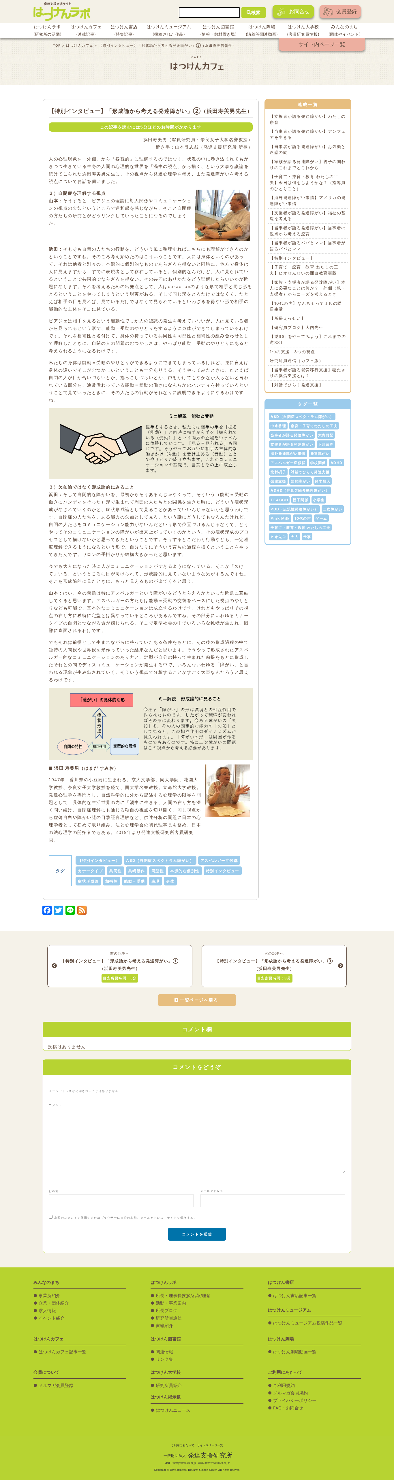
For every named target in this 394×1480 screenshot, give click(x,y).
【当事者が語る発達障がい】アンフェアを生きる (308, 134)
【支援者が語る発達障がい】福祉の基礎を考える (308, 216)
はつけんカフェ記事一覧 (62, 1351)
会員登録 (346, 11)
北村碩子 (278, 472)
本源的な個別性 (185, 870)
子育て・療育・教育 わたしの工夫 (300, 527)
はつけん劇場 (262, 30)
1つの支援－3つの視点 (292, 351)
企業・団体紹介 (54, 1303)
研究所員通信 (169, 1318)
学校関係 (318, 463)
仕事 (307, 537)
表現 (155, 881)
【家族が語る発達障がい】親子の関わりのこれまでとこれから (308, 164)
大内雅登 (326, 435)
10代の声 (302, 518)
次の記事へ (274, 965)
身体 (170, 881)
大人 (295, 537)
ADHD (337, 463)
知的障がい (300, 481)
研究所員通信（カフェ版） (296, 360)
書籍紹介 (164, 1325)
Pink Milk (280, 518)
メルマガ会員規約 (290, 1393)
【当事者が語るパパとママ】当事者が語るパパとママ (308, 246)
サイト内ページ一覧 (322, 44)
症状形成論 (88, 881)
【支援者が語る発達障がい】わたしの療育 (308, 119)
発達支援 (278, 481)
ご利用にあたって (182, 1445)
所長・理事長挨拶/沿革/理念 (183, 1295)
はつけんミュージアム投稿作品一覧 (307, 1323)
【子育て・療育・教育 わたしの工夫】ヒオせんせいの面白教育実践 (304, 270)
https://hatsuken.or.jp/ (217, 1462)
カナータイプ (90, 870)
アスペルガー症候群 (219, 860)
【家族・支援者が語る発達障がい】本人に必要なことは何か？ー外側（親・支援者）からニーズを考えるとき (308, 288)
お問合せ (299, 11)
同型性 (157, 870)
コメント (55, 1105)
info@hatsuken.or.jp (184, 1462)
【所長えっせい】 (287, 318)
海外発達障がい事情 (288, 453)
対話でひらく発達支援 (310, 472)
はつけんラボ (47, 30)
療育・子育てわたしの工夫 (314, 426)
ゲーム (321, 518)
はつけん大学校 (303, 30)
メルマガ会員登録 (56, 1385)
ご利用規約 (284, 1385)
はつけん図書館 (218, 30)
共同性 (115, 870)
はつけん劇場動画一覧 (294, 1351)
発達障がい (320, 453)
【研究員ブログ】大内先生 (296, 327)
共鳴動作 (136, 870)
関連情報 (164, 1351)
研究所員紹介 (169, 1385)
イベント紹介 (52, 1318)
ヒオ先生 (278, 537)
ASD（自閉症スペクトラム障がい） (160, 860)
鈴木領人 (323, 481)
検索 (255, 12)
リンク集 (164, 1359)
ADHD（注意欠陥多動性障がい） (300, 490)
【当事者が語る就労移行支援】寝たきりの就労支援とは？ (308, 373)
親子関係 (300, 500)
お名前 (54, 1191)
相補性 (111, 881)
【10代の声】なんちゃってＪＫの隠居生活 (306, 306)
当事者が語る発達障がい (292, 435)
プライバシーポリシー (294, 1400)
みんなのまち (345, 30)
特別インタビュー (222, 870)
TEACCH (279, 500)
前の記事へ (120, 965)
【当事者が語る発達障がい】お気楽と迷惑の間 (308, 149)
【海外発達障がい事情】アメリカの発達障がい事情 (308, 200)
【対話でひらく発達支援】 (296, 385)
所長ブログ (166, 1310)
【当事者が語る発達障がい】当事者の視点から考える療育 (308, 231)
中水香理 (278, 426)
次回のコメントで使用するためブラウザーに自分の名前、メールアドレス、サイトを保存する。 (125, 1217)
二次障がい (333, 509)
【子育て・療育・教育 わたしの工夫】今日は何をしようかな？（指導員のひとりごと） (308, 182)
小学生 (319, 500)
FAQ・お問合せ (288, 1408)
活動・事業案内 (171, 1303)
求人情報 (47, 1310)
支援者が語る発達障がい (292, 444)
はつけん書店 (124, 30)
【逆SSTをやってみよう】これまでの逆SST (308, 339)
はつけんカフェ (86, 30)
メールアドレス (212, 1191)
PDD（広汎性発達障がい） (294, 509)
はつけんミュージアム (169, 30)
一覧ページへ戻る (199, 1000)
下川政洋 (326, 444)
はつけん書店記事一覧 (294, 1295)
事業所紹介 (49, 1295)
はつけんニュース (173, 1410)
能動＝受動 (134, 881)
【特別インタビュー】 (99, 860)
